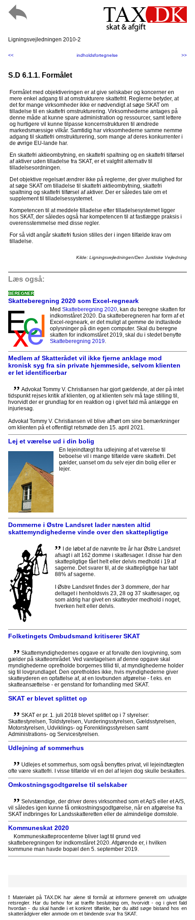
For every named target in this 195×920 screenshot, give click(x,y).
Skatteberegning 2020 (89, 309)
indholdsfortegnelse (97, 55)
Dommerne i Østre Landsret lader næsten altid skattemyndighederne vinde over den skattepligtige (88, 528)
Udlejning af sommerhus (46, 747)
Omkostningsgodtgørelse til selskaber (67, 784)
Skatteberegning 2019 (77, 341)
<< (11, 55)
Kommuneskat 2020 (38, 827)
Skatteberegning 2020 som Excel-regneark (73, 300)
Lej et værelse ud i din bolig (51, 441)
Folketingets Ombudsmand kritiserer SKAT (74, 636)
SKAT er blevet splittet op (47, 698)
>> (184, 55)
